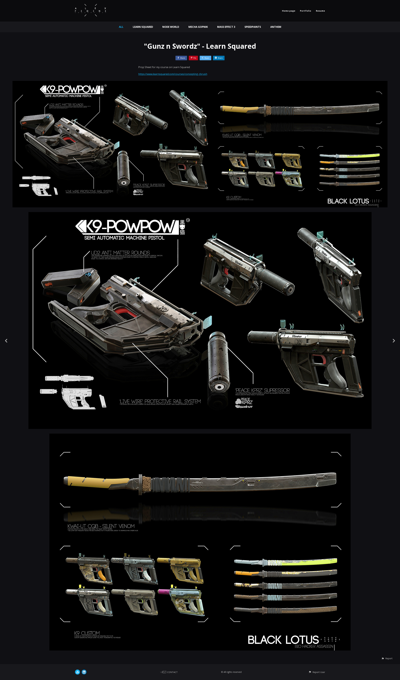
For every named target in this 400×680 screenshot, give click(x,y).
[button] (387, 658)
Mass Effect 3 (226, 27)
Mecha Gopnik (198, 27)
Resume (320, 10)
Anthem (275, 27)
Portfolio (305, 10)
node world (170, 27)
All (121, 27)
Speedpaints (253, 27)
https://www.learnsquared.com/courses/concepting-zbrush (172, 74)
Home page (288, 10)
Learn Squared (143, 27)
